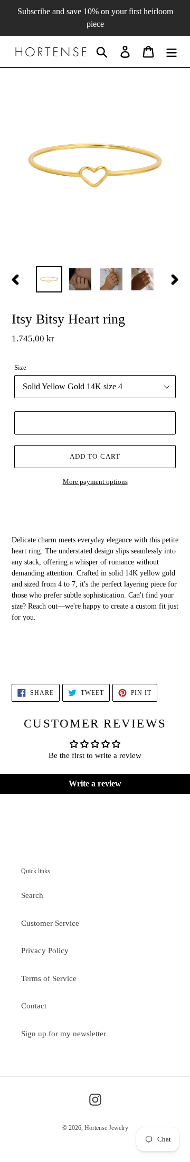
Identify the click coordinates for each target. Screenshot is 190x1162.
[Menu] (171, 51)
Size (20, 367)
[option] (48, 279)
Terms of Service (49, 978)
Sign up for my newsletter (63, 1033)
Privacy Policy (45, 950)
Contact (33, 1006)
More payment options (95, 482)
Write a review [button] (95, 783)
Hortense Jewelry (106, 1127)
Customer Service (50, 923)
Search (32, 895)
